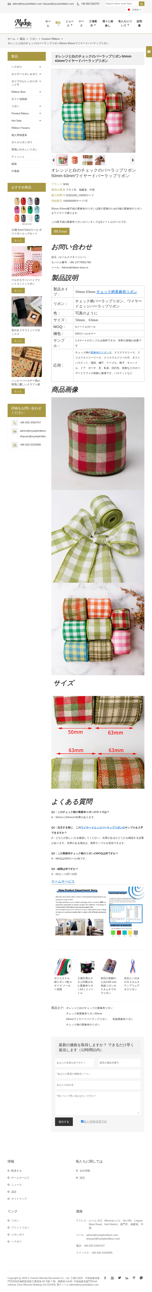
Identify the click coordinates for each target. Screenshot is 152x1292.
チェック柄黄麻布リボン (116, 292)
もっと (18, 240)
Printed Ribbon (20, 113)
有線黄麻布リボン (123, 1019)
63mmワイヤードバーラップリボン (86, 1019)
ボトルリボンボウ (21, 142)
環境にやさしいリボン (24, 149)
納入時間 (57, 195)
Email (60, 231)
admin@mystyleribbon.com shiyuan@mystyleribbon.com (43, 3)
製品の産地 (58, 189)
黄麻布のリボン (100, 352)
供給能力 (57, 200)
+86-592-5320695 (30, 444)
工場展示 (93, 23)
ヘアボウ (16, 66)
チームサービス (63, 881)
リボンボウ (17, 1234)
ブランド (57, 184)
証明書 (139, 23)
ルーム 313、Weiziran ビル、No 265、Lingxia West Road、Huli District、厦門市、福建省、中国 (116, 1224)
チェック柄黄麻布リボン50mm (84, 1013)
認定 (13, 1191)
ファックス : (83, 1252)
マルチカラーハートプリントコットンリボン (25, 282)
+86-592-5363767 (90, 3)
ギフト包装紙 (19, 99)
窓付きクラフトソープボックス (25, 332)
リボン (33, 38)
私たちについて (125, 23)
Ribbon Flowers (20, 127)
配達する (16, 1170)
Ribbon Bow (18, 91)
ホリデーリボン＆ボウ (24, 74)
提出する (64, 1121)
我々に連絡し (108, 23)
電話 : (79, 1245)
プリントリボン (20, 1227)
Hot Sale (16, 120)
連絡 (79, 1211)
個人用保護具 (19, 135)
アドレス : (82, 1220)
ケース (81, 23)
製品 (58, 22)
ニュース (70, 23)
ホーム (48, 23)
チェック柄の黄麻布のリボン (83, 1024)
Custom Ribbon (51, 38)
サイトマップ (19, 1198)
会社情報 (85, 1170)
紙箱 (14, 163)
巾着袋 (15, 171)
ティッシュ (17, 156)
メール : (80, 1234)
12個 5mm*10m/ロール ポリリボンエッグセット (26, 231)
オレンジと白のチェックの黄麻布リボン (89, 1007)
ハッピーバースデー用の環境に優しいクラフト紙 (25, 382)
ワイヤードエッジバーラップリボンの (103, 827)
